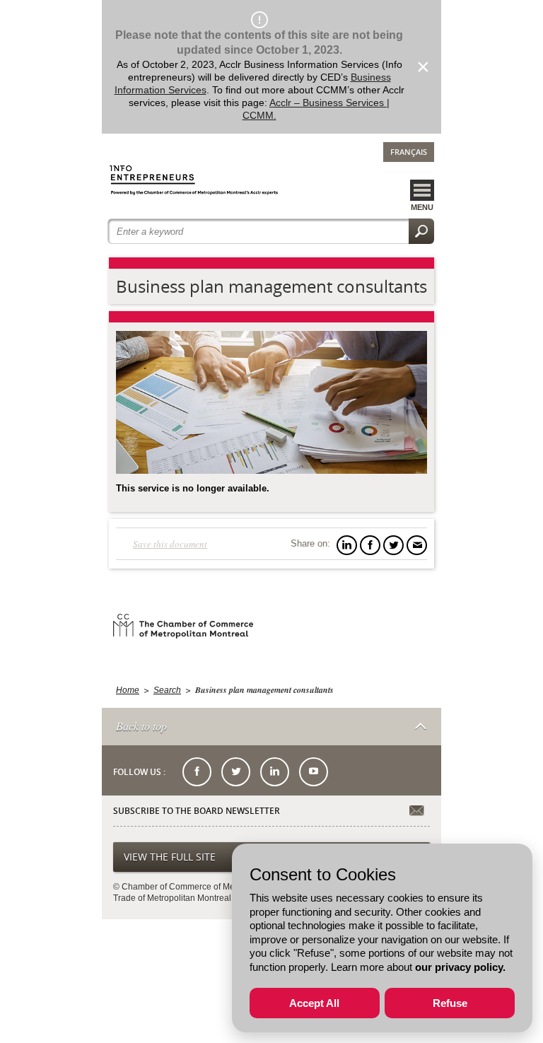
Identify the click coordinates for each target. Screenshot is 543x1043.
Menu (422, 207)
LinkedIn (274, 771)
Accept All (314, 1003)
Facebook (196, 771)
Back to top (141, 725)
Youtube (313, 771)
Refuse (450, 1003)
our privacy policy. (460, 967)
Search (167, 690)
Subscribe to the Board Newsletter (196, 811)
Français (408, 151)
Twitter (235, 771)
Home (127, 690)
